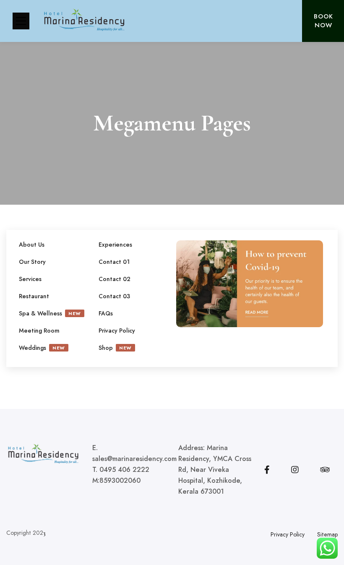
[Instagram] (295, 469)
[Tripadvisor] (325, 469)
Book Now (323, 21)
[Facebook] (267, 469)
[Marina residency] (84, 21)
